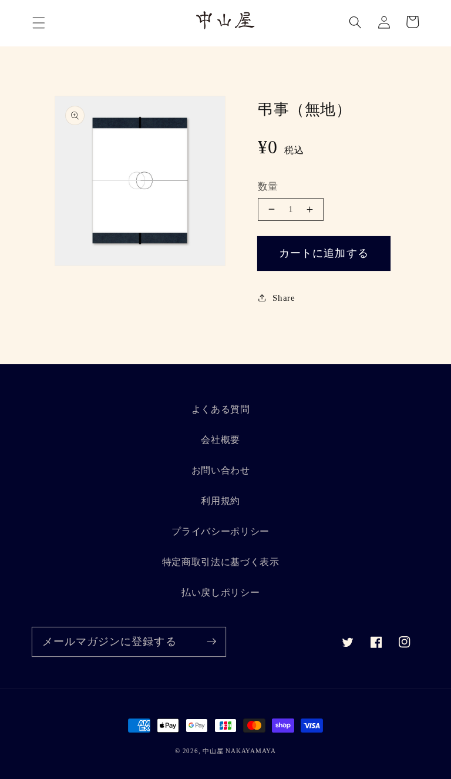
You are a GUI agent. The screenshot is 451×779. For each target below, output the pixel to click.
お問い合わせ (220, 470)
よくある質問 (220, 409)
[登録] (211, 641)
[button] (39, 23)
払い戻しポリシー (220, 592)
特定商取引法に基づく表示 (221, 562)
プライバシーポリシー (220, 531)
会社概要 (220, 440)
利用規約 (220, 501)
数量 (268, 186)
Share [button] (283, 298)
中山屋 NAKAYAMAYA (239, 750)
